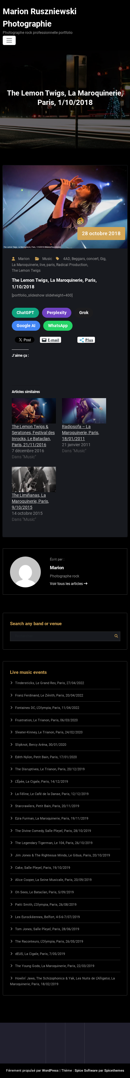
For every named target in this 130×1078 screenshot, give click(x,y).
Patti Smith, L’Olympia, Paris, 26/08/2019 (45, 905)
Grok (83, 312)
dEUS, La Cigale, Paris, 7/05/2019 (40, 954)
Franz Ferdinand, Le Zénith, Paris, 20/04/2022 (49, 695)
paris (51, 265)
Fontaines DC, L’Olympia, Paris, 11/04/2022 (47, 708)
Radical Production (71, 265)
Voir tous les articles (67, 584)
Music (47, 259)
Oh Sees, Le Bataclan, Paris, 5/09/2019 (44, 892)
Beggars (78, 259)
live (42, 265)
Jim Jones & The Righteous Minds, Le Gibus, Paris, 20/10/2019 (62, 855)
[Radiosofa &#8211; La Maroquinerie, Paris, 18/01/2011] (84, 410)
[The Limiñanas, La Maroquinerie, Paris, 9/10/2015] (34, 479)
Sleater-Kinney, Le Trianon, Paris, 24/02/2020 (49, 732)
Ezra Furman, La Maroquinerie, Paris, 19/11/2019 (51, 818)
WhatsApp (58, 325)
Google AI (26, 325)
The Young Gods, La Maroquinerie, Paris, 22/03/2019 (54, 966)
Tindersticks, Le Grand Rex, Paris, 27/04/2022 (49, 683)
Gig (103, 259)
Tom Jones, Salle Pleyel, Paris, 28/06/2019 (47, 929)
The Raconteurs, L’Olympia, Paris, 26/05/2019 (49, 941)
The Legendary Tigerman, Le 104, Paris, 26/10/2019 (54, 843)
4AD (66, 259)
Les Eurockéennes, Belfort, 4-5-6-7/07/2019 (47, 917)
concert (92, 259)
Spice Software (86, 1071)
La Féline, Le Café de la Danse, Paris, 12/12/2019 (52, 794)
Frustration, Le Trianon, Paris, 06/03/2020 (46, 720)
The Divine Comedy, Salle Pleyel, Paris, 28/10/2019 (53, 831)
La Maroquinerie (25, 265)
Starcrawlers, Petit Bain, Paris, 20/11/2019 (47, 806)
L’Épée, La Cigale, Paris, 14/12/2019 (41, 782)
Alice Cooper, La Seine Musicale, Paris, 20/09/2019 (53, 880)
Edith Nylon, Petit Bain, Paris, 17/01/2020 (46, 757)
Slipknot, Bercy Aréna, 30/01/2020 (40, 745)
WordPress (50, 1071)
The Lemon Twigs (26, 270)
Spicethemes (114, 1071)
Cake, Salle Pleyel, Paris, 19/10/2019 (42, 868)
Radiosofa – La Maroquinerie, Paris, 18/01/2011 (80, 432)
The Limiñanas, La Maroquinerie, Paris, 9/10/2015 (30, 501)
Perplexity (57, 312)
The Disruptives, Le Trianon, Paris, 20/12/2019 (50, 769)
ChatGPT (25, 312)
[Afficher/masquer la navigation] (9, 40)
